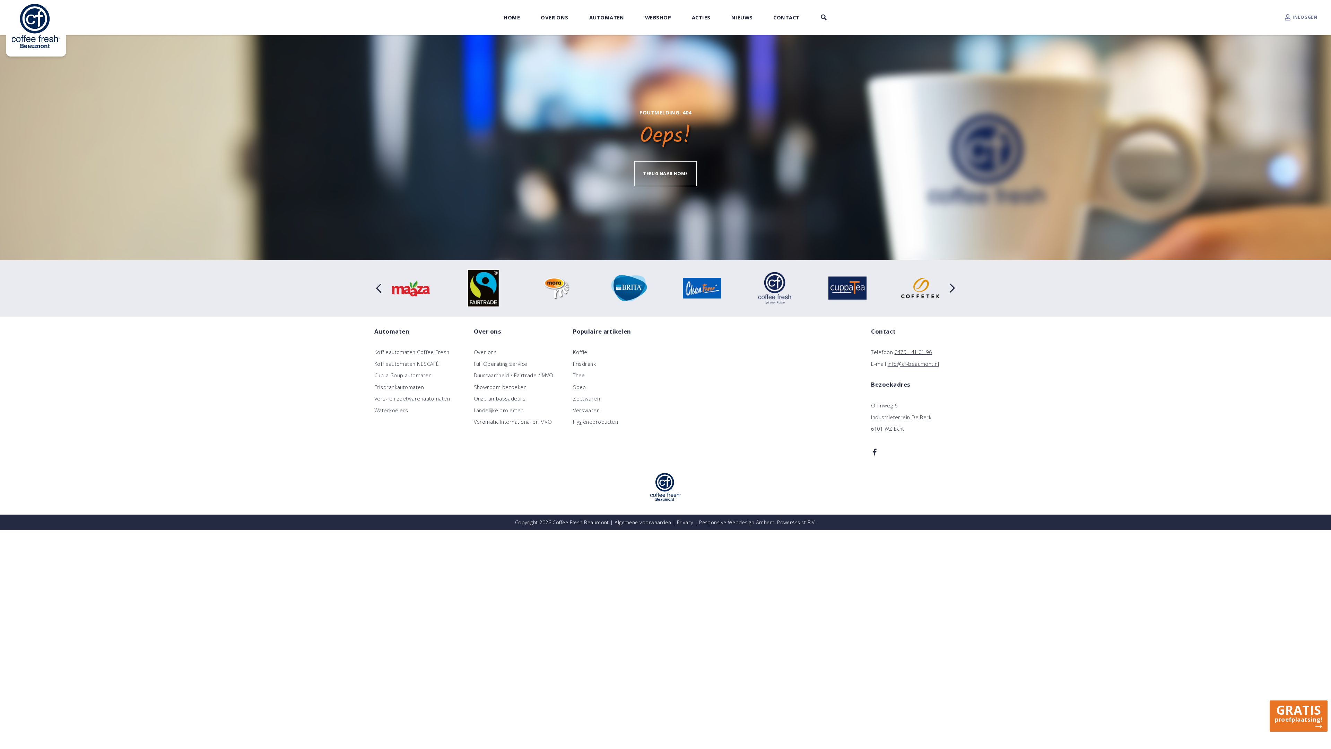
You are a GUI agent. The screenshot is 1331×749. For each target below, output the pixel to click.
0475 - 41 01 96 (913, 351)
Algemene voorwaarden (643, 522)
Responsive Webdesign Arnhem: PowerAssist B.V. (757, 522)
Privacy (685, 522)
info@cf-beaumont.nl (913, 363)
